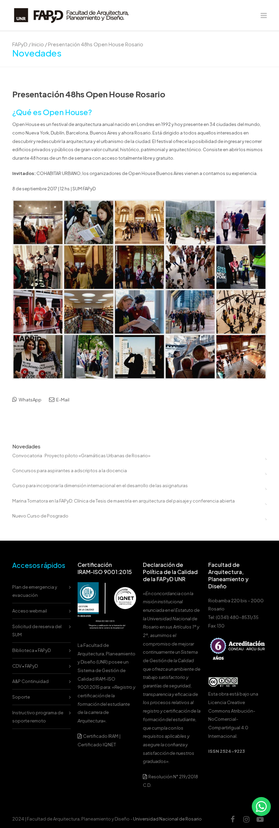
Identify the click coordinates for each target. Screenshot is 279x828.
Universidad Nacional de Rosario (167, 819)
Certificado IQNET (97, 744)
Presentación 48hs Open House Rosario (88, 94)
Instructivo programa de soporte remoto (37, 717)
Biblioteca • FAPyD (31, 650)
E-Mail (62, 399)
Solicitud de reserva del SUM (37, 631)
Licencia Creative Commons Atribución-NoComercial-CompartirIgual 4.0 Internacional (231, 719)
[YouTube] (260, 819)
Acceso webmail (29, 611)
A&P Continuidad (30, 681)
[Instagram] (246, 819)
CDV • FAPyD (25, 666)
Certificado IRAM (100, 736)
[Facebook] (233, 819)
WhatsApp (30, 399)
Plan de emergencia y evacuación (34, 591)
